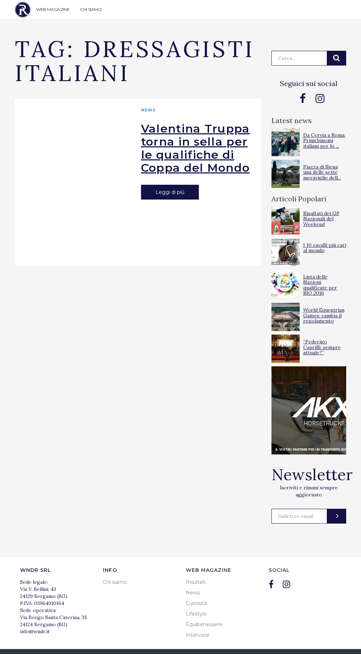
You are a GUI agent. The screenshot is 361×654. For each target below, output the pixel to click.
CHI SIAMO (91, 9)
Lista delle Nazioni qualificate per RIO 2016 (320, 285)
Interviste (197, 635)
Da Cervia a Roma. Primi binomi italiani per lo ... (324, 140)
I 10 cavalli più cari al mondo (324, 247)
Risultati (196, 582)
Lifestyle (196, 614)
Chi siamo (115, 582)
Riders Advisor (23, 10)
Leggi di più (169, 192)
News (148, 110)
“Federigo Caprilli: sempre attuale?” (322, 347)
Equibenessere (204, 624)
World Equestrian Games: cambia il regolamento (323, 315)
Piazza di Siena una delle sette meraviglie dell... (322, 172)
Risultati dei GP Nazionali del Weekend (321, 218)
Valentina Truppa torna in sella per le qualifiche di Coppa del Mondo (195, 148)
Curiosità (196, 603)
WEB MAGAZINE (52, 9)
